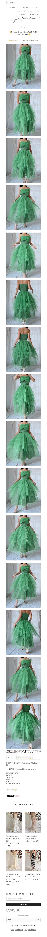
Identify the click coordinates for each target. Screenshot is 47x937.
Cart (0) (26, 7)
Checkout (35, 7)
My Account (13, 7)
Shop (30, 11)
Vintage (14, 790)
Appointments (34, 14)
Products (14, 40)
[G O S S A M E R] (23, 18)
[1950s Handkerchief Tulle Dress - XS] (23, 67)
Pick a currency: (24, 916)
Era (25, 11)
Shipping (28, 758)
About (23, 14)
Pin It (18, 796)
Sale (19, 11)
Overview (11, 758)
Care (19, 758)
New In (36, 11)
